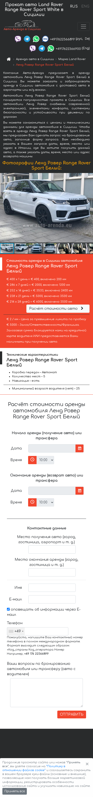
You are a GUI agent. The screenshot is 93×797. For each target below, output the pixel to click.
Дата (16, 448)
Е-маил (15, 599)
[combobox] (16, 631)
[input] (52, 448)
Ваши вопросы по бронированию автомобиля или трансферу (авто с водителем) (41, 669)
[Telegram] (27, 38)
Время (16, 460)
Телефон (14, 623)
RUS (74, 6)
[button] (21, 248)
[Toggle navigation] (83, 26)
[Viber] (18, 38)
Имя (18, 588)
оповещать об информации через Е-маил (43, 612)
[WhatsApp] (36, 38)
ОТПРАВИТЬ (71, 714)
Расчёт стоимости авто (54, 309)
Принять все (14, 791)
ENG (85, 6)
